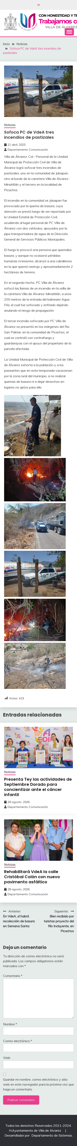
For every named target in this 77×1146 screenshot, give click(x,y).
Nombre (10, 1024)
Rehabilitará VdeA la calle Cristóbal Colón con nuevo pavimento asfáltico (32, 877)
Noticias (10, 125)
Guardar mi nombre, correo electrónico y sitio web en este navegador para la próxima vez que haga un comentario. (38, 1084)
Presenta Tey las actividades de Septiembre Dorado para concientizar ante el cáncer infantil (38, 786)
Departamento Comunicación (28, 149)
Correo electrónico (17, 1041)
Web (6, 1058)
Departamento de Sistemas (51, 1135)
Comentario (12, 976)
